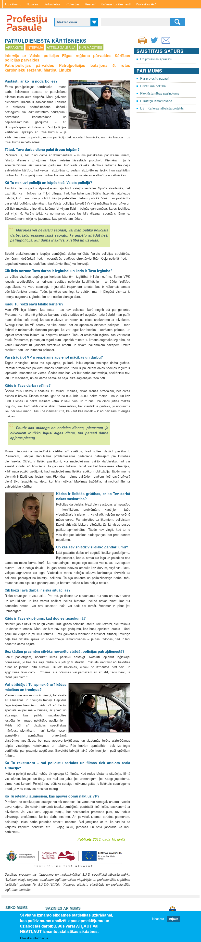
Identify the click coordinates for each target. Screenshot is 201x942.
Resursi (90, 4)
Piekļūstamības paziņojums (159, 93)
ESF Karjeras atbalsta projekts (162, 108)
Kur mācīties (90, 47)
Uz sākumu (13, 4)
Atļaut (173, 919)
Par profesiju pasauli (154, 78)
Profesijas (72, 4)
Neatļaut (158, 919)
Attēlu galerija (61, 47)
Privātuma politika (153, 86)
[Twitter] (154, 43)
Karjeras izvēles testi (116, 4)
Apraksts (14, 47)
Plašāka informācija (34, 938)
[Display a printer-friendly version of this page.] (142, 39)
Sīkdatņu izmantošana (156, 100)
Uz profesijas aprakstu (156, 59)
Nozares (32, 4)
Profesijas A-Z (146, 4)
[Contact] (166, 43)
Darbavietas (51, 4)
